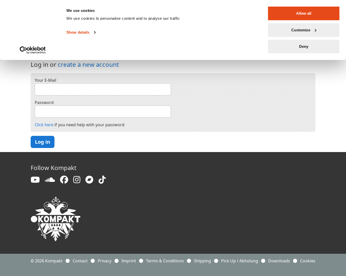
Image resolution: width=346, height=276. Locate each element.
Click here (44, 125)
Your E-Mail (45, 80)
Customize (300, 30)
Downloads (279, 261)
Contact (80, 261)
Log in (42, 141)
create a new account (88, 64)
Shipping (202, 261)
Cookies (307, 261)
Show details (77, 32)
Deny (303, 46)
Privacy (104, 261)
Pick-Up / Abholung (239, 261)
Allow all (303, 13)
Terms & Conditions (165, 261)
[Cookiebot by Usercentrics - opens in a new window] (33, 50)
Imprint (129, 261)
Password (44, 102)
